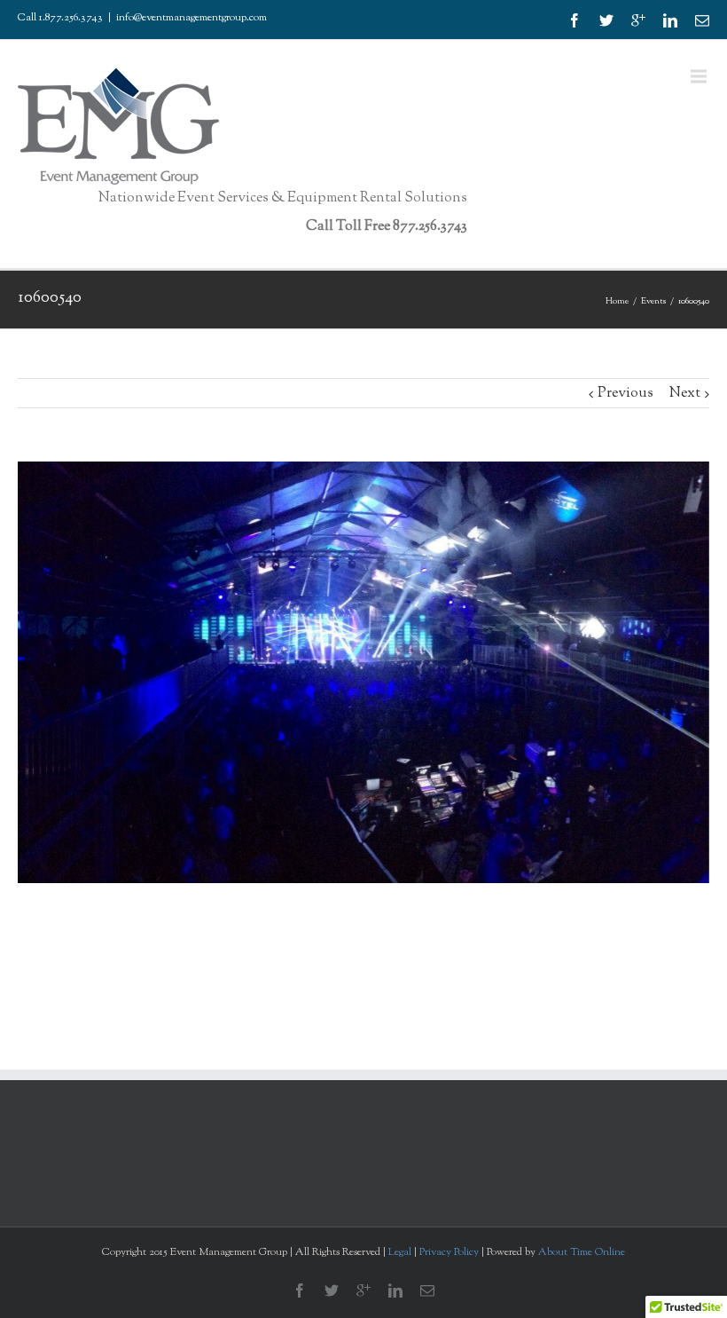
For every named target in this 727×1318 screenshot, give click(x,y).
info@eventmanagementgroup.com (191, 18)
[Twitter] (606, 20)
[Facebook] (574, 20)
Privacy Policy (450, 1252)
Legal (399, 1252)
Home (617, 301)
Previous (625, 393)
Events (653, 301)
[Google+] (638, 20)
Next (684, 393)
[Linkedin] (670, 20)
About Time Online (581, 1252)
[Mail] (702, 20)
